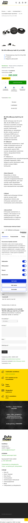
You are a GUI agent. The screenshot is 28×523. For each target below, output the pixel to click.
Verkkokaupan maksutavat (11, 479)
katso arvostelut (10, 374)
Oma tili (6, 472)
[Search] (26, 519)
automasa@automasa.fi (8, 450)
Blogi (5, 483)
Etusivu (4, 11)
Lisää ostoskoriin (17, 82)
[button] (25, 2)
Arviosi (4, 325)
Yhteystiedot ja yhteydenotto (10, 464)
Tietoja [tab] (23, 236)
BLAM (13, 361)
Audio (9, 11)
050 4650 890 (7, 460)
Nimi (3, 339)
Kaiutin (23, 361)
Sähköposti (5, 345)
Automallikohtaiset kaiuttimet (9, 13)
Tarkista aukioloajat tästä (9, 455)
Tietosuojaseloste (9, 481)
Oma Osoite (7, 476)
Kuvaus (14, 102)
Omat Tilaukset (8, 474)
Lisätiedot (14, 105)
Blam (10, 97)
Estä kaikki (14, 289)
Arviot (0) (14, 108)
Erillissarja (18, 361)
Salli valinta (14, 285)
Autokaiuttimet (17, 11)
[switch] (24, 266)
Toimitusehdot (8, 478)
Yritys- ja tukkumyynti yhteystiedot (12, 466)
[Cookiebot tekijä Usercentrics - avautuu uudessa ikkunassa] (20, 233)
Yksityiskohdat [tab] (14, 236)
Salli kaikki (14, 281)
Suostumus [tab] (5, 236)
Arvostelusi (5, 318)
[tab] (14, 102)
